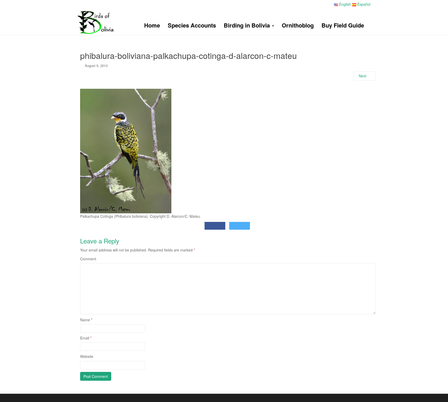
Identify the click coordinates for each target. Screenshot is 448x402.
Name (86, 319)
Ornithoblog (298, 25)
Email (86, 337)
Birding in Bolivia (247, 25)
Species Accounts (192, 25)
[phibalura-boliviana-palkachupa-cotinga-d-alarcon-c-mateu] (125, 150)
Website (86, 356)
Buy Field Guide (342, 25)
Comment (88, 258)
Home (152, 25)
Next (363, 75)
